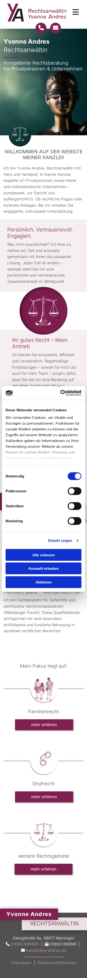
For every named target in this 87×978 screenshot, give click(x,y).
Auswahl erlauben (43, 568)
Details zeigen (60, 540)
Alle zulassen (43, 555)
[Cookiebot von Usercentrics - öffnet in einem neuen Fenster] (61, 393)
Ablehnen (44, 582)
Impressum (21, 962)
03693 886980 (25, 944)
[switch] (74, 491)
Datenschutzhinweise (56, 962)
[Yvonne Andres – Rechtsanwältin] (36, 12)
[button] (44, 724)
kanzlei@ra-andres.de (46, 950)
